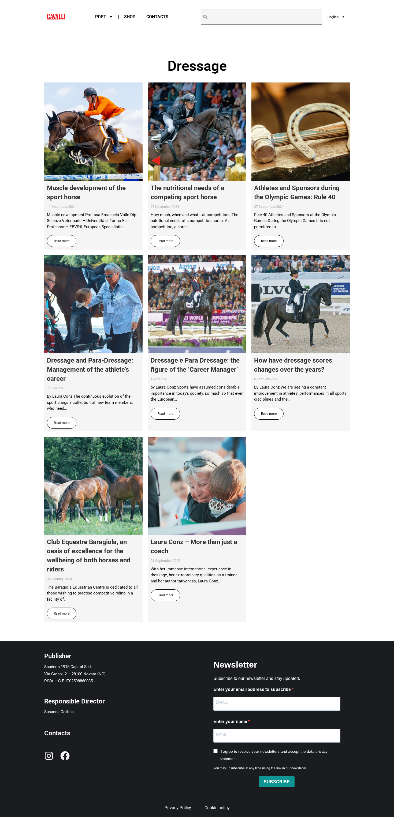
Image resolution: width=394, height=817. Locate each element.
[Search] (205, 17)
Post (100, 16)
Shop (129, 16)
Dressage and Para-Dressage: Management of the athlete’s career (90, 369)
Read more (61, 241)
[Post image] (93, 131)
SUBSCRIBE (277, 782)
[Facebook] (65, 755)
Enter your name (230, 721)
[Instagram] (49, 755)
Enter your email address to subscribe (252, 689)
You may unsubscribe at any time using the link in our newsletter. (260, 768)
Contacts (157, 16)
